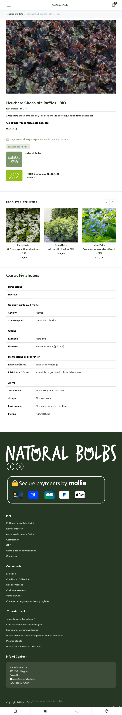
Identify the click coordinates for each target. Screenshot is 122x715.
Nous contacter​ (14, 528)
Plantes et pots (14, 640)
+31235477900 (20, 682)
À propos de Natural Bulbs (20, 534)
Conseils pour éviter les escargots (24, 624)
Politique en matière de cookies (47, 701)
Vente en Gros (14, 595)
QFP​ (8, 545)
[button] (107, 202)
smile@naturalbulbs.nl (23, 678)
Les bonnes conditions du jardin (22, 629)
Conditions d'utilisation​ (18, 579)
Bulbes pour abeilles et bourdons (23, 646)
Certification (12, 539)
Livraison (11, 573)
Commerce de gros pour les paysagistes (27, 601)
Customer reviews (16, 590)
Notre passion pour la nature (21, 550)
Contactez (11, 555)
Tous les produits (14, 13)
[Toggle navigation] (8, 5)
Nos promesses (14, 584)
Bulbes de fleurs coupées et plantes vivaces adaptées (34, 635)
